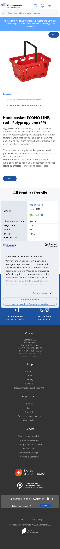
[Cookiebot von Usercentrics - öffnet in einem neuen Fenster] (44, 245)
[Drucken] (53, 35)
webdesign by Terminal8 (20, 524)
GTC (27, 519)
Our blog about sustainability (29, 444)
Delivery (29, 379)
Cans (29, 408)
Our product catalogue (29, 452)
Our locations (29, 448)
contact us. (30, 26)
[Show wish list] (35, 6)
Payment (29, 383)
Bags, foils (29, 412)
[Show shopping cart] (49, 6)
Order (29, 375)
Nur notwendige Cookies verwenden (30, 304)
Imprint (20, 519)
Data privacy (36, 519)
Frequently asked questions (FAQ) (29, 388)
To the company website (29, 436)
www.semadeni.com (30, 356)
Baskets (7, 94)
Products (29, 371)
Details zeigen (40, 292)
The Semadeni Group (29, 440)
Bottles (29, 403)
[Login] (42, 6)
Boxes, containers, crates (29, 416)
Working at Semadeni (29, 456)
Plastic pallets (29, 420)
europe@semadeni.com (30, 353)
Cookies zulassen (30, 299)
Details (10, 178)
